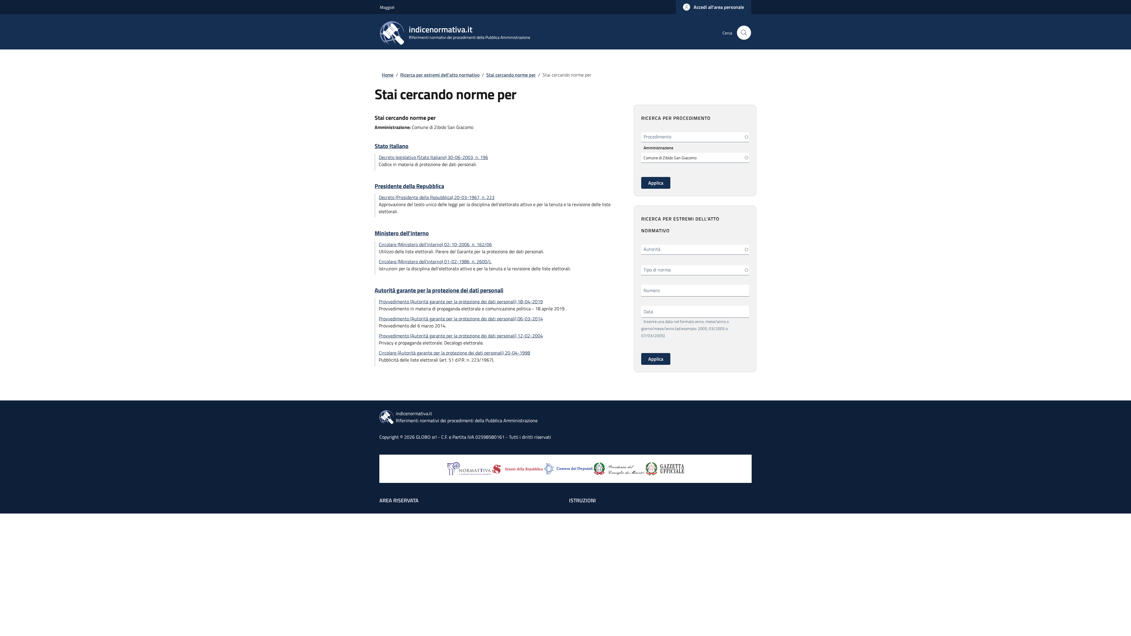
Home (387, 74)
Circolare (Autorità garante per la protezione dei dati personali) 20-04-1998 (454, 352)
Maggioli (387, 7)
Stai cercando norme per (511, 74)
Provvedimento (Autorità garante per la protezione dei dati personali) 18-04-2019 (461, 301)
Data (648, 311)
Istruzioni (582, 500)
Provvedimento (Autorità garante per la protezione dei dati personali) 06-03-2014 (461, 318)
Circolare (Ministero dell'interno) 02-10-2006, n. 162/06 (435, 244)
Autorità (652, 249)
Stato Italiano (392, 146)
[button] (713, 7)
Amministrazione (658, 148)
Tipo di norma (657, 269)
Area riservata (399, 500)
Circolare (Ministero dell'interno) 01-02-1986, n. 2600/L (435, 261)
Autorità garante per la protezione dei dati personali (439, 290)
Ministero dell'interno (402, 233)
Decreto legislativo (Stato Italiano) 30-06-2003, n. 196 (433, 157)
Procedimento (657, 136)
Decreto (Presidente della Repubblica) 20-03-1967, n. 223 (437, 197)
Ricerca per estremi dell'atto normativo (439, 74)
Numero (652, 290)
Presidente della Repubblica (409, 186)
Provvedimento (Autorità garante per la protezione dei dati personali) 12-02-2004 (461, 335)
